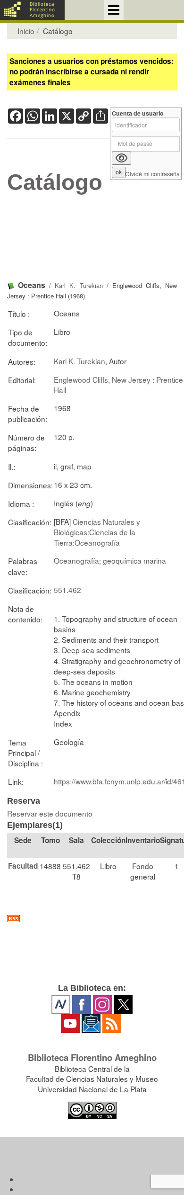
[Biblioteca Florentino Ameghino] (32, 10)
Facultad (23, 866)
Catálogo (54, 182)
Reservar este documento (49, 813)
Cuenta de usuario (138, 113)
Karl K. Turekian (78, 285)
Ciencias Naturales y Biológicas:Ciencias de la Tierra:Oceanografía (97, 532)
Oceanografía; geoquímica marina (110, 560)
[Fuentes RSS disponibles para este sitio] (92, 918)
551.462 (67, 589)
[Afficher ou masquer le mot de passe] (121, 158)
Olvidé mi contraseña (152, 174)
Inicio (25, 31)
